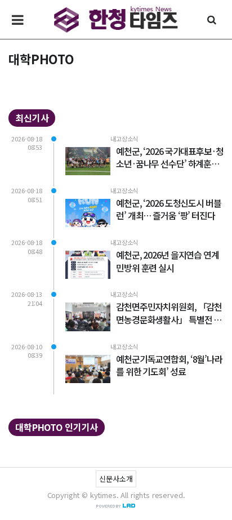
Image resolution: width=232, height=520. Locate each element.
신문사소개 (115, 478)
